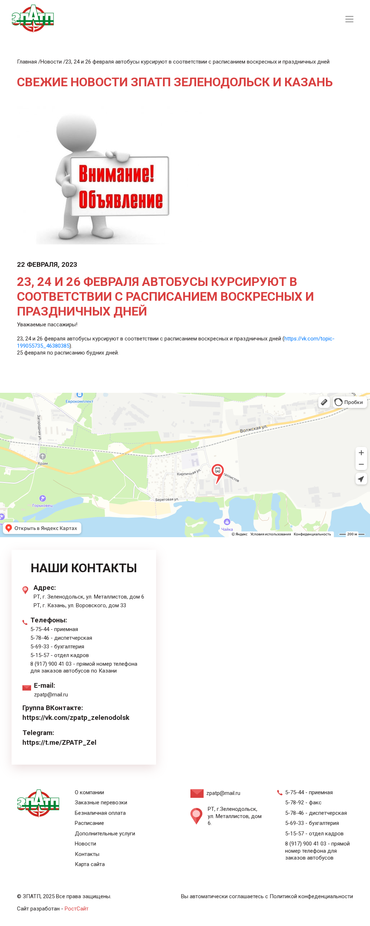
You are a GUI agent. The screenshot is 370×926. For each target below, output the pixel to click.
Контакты (87, 854)
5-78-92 (294, 802)
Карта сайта (90, 864)
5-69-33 (39, 646)
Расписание (89, 823)
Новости (85, 843)
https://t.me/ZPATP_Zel (59, 743)
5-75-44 (39, 629)
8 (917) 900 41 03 (51, 664)
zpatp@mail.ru (51, 694)
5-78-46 (39, 638)
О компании (89, 792)
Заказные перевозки (101, 802)
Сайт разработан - (53, 908)
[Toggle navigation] (349, 19)
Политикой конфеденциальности (311, 896)
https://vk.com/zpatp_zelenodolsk (75, 718)
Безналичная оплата (100, 813)
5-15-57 (39, 655)
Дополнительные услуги (105, 833)
